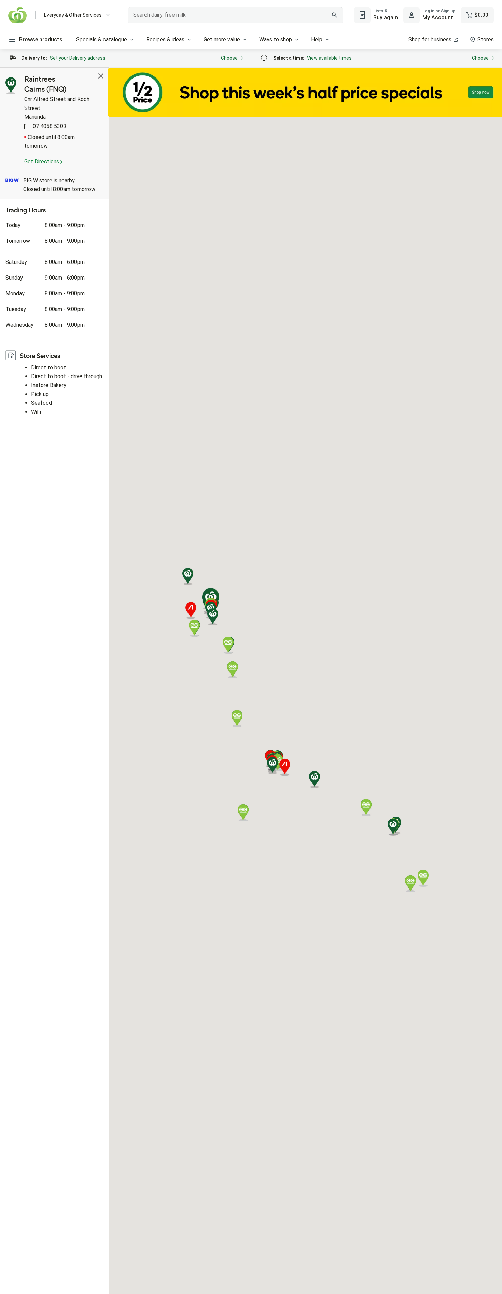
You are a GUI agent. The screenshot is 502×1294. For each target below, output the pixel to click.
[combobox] (235, 15)
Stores (485, 39)
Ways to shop (275, 39)
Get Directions (42, 161)
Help (316, 39)
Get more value (222, 39)
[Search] (334, 15)
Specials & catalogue (101, 39)
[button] (212, 616)
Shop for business (429, 39)
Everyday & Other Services (73, 15)
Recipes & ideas (165, 39)
